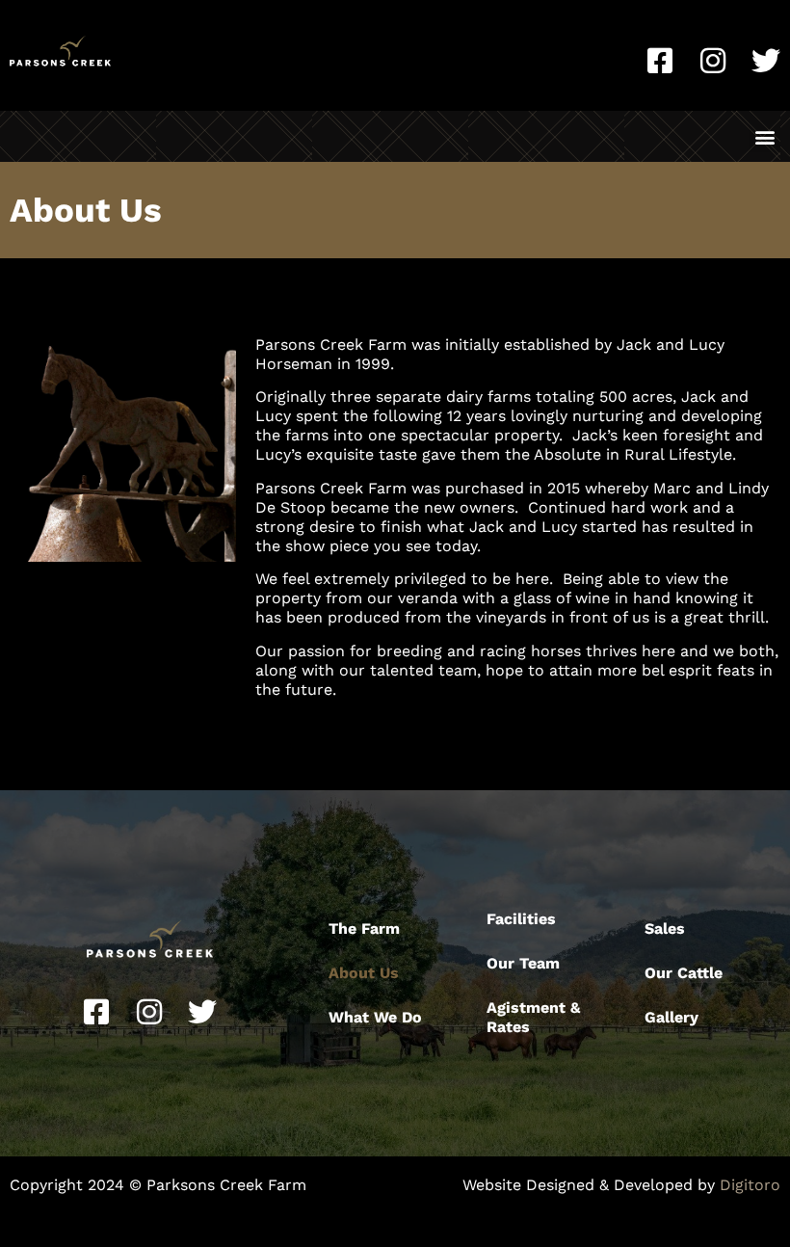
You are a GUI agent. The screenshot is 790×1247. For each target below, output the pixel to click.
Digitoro (750, 1185)
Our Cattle (684, 973)
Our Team (523, 963)
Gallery (671, 1017)
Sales (665, 928)
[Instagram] (712, 60)
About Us (364, 973)
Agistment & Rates (533, 1017)
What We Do (375, 1017)
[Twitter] (765, 60)
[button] (764, 136)
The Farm (364, 928)
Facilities (521, 919)
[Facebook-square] (659, 60)
